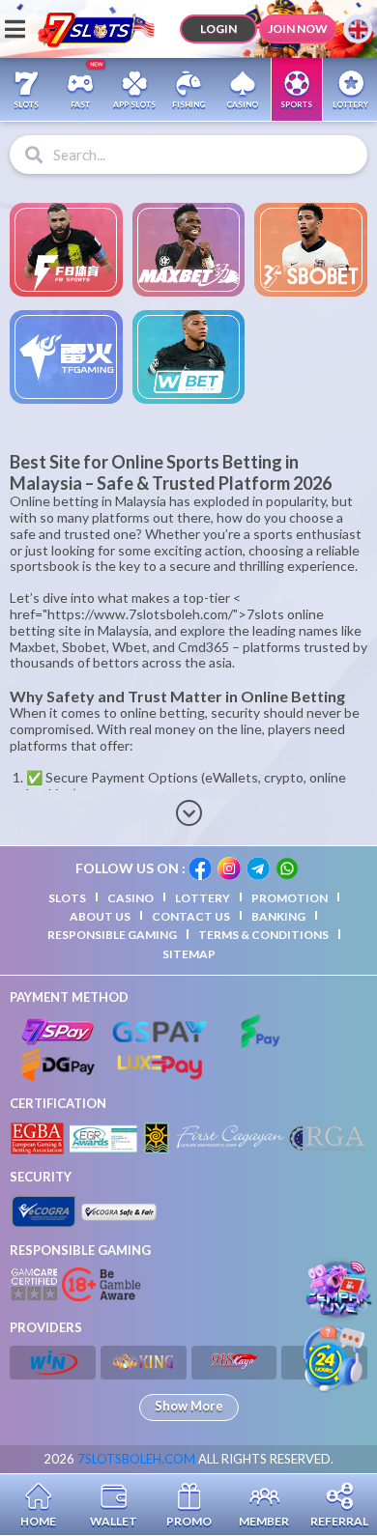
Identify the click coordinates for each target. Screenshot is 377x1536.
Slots (26, 104)
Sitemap (189, 954)
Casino (242, 104)
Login (218, 28)
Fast (80, 104)
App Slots (134, 104)
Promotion (289, 898)
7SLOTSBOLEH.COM (136, 1458)
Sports (296, 104)
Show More (189, 1405)
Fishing (188, 104)
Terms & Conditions (263, 934)
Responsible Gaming (112, 934)
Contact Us (191, 916)
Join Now (298, 28)
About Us (100, 916)
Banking (278, 916)
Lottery (350, 104)
